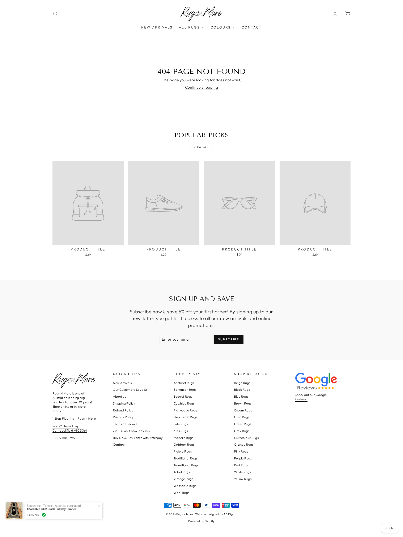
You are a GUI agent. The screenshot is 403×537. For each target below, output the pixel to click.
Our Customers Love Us (130, 390)
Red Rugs (241, 465)
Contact (252, 27)
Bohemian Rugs (185, 390)
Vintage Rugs (183, 479)
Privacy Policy (123, 417)
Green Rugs (242, 424)
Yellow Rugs (242, 479)
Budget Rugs (183, 396)
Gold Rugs (241, 417)
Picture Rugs (183, 451)
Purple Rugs (243, 458)
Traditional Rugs (185, 458)
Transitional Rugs (186, 465)
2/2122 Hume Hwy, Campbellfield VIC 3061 (69, 428)
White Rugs (242, 472)
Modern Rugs (183, 438)
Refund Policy (123, 410)
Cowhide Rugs (184, 403)
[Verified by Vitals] (46, 515)
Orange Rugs (243, 444)
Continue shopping (201, 87)
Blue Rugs (241, 396)
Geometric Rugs (185, 417)
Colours (221, 27)
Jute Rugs (181, 424)
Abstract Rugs (184, 383)
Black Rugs (242, 390)
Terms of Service (125, 424)
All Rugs (190, 27)
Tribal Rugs (182, 472)
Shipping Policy (124, 403)
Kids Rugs (181, 431)
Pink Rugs (241, 451)
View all (201, 147)
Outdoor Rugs (184, 444)
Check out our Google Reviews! (311, 397)
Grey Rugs (241, 431)
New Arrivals (157, 27)
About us (119, 396)
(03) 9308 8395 (63, 438)
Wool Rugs (181, 493)
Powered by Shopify (201, 521)
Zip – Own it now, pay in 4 (131, 431)
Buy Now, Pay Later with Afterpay (138, 438)
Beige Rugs (242, 383)
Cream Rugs (243, 410)
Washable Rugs (185, 486)
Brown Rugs (242, 403)
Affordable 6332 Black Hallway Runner (53, 509)
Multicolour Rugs (246, 438)
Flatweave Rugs (185, 410)
